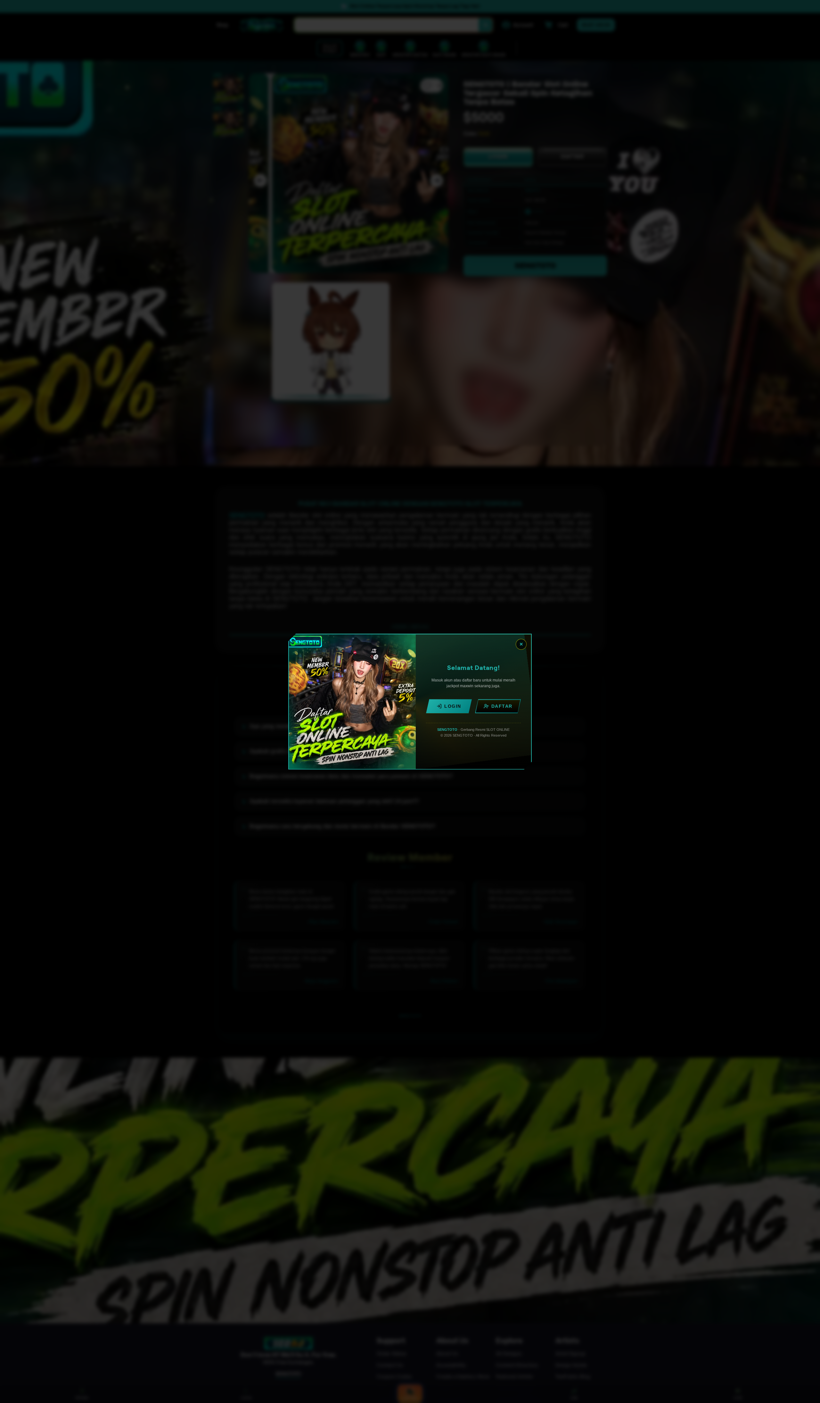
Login (452, 706)
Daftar (501, 706)
